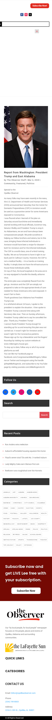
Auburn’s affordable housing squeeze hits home (25, 451)
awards (24, 497)
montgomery (22, 524)
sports (21, 540)
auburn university (10, 497)
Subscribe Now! (39, 5)
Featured (21, 183)
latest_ (25, 518)
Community (9, 183)
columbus (41, 503)
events (39, 508)
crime (5, 508)
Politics (30, 183)
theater (43, 540)
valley (18, 545)
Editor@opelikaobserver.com (23, 693)
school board (35, 534)
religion (6, 534)
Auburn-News (32, 492)
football (14, 513)
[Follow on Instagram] (26, 14)
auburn (21, 492)
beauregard (34, 497)
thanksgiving (32, 540)
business (6, 503)
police (35, 529)
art (14, 492)
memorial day (9, 524)
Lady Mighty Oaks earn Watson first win (22, 464)
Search (44, 415)
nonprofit (42, 524)
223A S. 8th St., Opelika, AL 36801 (19, 710)
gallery (23, 513)
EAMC (13, 508)
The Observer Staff (16, 180)
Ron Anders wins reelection (16, 444)
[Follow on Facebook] (21, 14)
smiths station (9, 540)
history (6, 518)
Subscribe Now (26, 590)
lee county (35, 518)
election (29, 508)
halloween (33, 513)
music (33, 524)
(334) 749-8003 (12, 702)
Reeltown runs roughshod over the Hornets (23, 471)
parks (28, 529)
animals (6, 492)
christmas (17, 503)
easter (20, 508)
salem (24, 534)
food (5, 513)
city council (29, 503)
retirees (16, 534)
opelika (6, 529)
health (44, 513)
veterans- (28, 545)
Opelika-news (17, 529)
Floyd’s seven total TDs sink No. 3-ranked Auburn (26, 457)
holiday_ (15, 518)
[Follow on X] (30, 14)
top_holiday (8, 545)
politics (44, 529)
